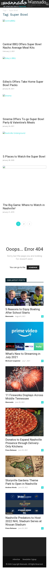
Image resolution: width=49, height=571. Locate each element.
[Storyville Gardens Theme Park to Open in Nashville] (24, 466)
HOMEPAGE (33, 267)
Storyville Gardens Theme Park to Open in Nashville (21, 482)
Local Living (10, 305)
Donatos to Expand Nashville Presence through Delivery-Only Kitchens (23, 443)
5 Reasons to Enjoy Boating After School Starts (22, 311)
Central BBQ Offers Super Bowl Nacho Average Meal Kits (22, 46)
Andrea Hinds (11, 487)
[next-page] (29, 224)
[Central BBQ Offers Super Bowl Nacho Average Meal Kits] (24, 30)
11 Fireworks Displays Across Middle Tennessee (24, 397)
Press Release (10, 450)
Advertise (16, 559)
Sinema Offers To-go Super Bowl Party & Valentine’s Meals (23, 120)
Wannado (9, 316)
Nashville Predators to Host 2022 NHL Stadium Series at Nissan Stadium (23, 521)
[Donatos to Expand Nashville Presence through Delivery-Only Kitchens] (24, 422)
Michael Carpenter (12, 361)
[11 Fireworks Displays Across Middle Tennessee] (24, 379)
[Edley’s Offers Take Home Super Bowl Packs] (24, 67)
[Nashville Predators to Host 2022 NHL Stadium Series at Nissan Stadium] (24, 503)
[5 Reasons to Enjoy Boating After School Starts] (24, 296)
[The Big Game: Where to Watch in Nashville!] (24, 184)
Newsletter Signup (29, 559)
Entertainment (11, 349)
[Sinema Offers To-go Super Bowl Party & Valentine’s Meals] (24, 105)
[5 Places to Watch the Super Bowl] (24, 142)
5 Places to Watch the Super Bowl (24, 156)
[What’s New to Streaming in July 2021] (24, 336)
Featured (9, 390)
